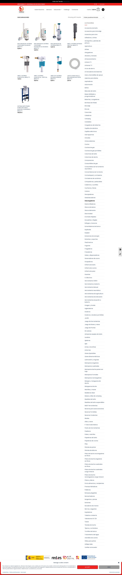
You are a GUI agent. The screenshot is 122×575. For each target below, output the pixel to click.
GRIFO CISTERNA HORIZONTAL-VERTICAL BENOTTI (40, 77)
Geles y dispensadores (92, 255)
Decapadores (89, 194)
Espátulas (88, 230)
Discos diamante (90, 210)
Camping (88, 119)
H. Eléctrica (88, 278)
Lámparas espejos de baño (93, 334)
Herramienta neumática (92, 290)
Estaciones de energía (92, 236)
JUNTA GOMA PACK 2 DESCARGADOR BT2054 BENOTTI (74, 77)
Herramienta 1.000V (91, 281)
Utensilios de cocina (91, 538)
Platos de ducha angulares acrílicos (93, 460)
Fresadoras (88, 252)
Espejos (87, 233)
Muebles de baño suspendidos (94, 402)
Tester (87, 522)
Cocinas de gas (90, 147)
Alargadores (89, 52)
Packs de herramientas (92, 428)
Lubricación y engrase (92, 360)
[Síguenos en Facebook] (94, 4)
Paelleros (88, 431)
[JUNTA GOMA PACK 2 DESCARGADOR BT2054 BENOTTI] (74, 64)
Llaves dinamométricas (92, 356)
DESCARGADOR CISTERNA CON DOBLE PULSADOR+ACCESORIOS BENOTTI (41, 46)
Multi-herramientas (91, 406)
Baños (87, 88)
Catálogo (67, 9)
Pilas (86, 444)
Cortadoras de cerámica (93, 178)
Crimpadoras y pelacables (93, 182)
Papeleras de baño (91, 438)
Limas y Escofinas (90, 347)
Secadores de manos (91, 506)
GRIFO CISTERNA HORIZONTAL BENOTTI (23, 76)
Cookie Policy (5, 572)
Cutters (87, 191)
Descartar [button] (66, 1)
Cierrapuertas (89, 135)
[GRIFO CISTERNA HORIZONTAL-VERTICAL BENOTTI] (41, 64)
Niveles (87, 418)
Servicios (49, 9)
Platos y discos (89, 480)
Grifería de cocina (90, 268)
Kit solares (88, 331)
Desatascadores (90, 198)
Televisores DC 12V (91, 519)
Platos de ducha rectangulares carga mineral (94, 476)
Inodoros (87, 312)
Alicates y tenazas (91, 56)
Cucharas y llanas (90, 188)
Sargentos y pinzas (91, 499)
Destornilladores (90, 204)
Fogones (87, 246)
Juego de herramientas (92, 321)
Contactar (75, 9)
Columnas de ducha (91, 157)
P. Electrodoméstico (91, 425)
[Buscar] (103, 9)
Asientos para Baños (91, 78)
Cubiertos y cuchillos (91, 185)
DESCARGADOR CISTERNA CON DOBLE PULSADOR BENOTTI (24, 45)
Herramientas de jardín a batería (93, 301)
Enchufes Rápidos (90, 217)
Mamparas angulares (92, 363)
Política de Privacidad (14, 572)
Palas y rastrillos (90, 434)
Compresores (89, 160)
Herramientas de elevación (93, 297)
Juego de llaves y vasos (92, 324)
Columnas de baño (91, 154)
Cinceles (87, 138)
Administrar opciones (114, 572)
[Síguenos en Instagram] (96, 4)
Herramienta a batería (92, 284)
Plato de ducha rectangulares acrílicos (94, 455)
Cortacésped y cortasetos (93, 175)
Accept (87, 567)
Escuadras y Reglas (91, 220)
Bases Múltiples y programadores (90, 95)
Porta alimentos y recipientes (94, 483)
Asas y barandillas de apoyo (94, 75)
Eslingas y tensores (91, 223)
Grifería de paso (90, 271)
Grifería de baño (90, 265)
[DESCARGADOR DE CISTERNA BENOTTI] (58, 32)
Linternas (88, 350)
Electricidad (88, 214)
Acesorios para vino (91, 34)
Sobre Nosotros (39, 9)
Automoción (89, 84)
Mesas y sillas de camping (93, 396)
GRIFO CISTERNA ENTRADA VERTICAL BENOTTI (74, 44)
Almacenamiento (90, 59)
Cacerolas (88, 112)
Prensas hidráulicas (91, 487)
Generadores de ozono (92, 258)
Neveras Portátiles (91, 412)
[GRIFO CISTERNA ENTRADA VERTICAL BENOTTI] (74, 32)
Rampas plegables (91, 493)
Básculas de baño (90, 91)
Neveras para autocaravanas (94, 409)
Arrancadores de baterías (93, 72)
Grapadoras (89, 262)
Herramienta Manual (91, 287)
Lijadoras (87, 340)
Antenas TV (88, 65)
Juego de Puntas (90, 328)
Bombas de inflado (91, 103)
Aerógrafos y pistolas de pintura (93, 42)
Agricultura (88, 46)
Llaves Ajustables (90, 353)
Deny (109, 567)
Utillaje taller (89, 544)
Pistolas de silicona (91, 450)
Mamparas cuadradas (92, 366)
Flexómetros (89, 242)
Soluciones (57, 9)
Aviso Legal (23, 572)
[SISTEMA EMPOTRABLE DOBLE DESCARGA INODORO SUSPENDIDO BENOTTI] (24, 94)
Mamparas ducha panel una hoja (94, 370)
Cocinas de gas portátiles (93, 151)
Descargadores (90, 201)
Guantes (87, 274)
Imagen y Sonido (90, 305)
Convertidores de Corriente (94, 172)
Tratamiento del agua (92, 535)
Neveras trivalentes (91, 415)
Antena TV (88, 62)
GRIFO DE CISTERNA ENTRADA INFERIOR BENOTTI (56, 77)
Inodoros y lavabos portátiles (94, 315)
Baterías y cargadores (92, 99)
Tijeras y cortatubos (91, 528)
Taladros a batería (91, 515)
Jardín (87, 318)
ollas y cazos (89, 422)
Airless (87, 49)
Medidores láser (90, 393)
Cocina (87, 144)
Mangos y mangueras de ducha (93, 382)
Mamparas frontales (91, 375)
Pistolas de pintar (90, 447)
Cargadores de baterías (92, 125)
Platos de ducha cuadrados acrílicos (93, 465)
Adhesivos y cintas (91, 38)
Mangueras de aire (91, 386)
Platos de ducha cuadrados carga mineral (93, 471)
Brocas (87, 109)
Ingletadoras (89, 308)
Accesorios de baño (91, 28)
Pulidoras (88, 490)
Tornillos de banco (91, 531)
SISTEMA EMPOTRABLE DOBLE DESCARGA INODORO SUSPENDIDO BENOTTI (23, 108)
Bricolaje (87, 106)
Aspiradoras (89, 81)
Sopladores (88, 512)
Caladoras (88, 115)
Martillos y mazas (90, 390)
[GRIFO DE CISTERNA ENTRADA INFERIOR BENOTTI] (58, 64)
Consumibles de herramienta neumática (94, 168)
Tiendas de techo (90, 525)
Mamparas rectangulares (93, 378)
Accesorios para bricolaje (93, 31)
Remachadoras (90, 496)
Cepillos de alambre (91, 128)
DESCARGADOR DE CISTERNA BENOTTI (56, 44)
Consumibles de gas (91, 163)
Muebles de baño (90, 399)
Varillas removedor (91, 547)
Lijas (86, 344)
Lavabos (87, 337)
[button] (119, 562)
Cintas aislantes (90, 141)
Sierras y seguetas (91, 509)
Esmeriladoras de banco (93, 226)
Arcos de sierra (90, 68)
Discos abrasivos (90, 207)
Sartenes (88, 503)
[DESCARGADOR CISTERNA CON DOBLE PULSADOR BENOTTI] (24, 32)
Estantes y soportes (91, 239)
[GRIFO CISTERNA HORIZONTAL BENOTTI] (24, 64)
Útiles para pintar (90, 541)
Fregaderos (88, 249)
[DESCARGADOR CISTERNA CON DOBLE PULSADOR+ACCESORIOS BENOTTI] (41, 32)
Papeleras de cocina (91, 441)
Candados (88, 122)
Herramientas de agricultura (94, 294)
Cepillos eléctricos (91, 131)
